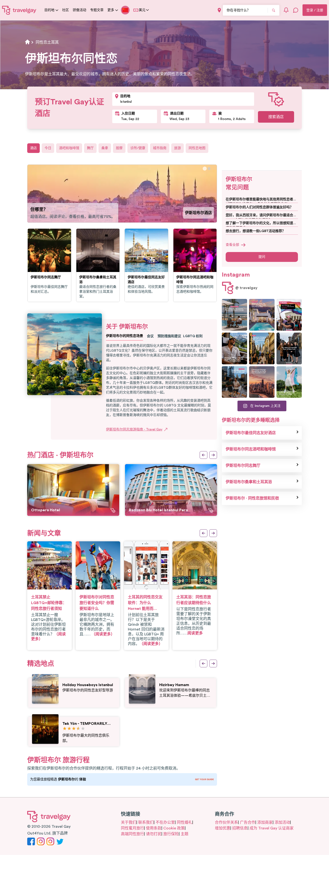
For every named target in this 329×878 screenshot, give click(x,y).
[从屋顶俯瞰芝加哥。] (234, 382)
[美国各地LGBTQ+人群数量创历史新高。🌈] (289, 315)
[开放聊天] (296, 10)
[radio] (64, 729)
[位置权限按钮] (219, 10)
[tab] (204, 168)
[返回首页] (19, 10)
